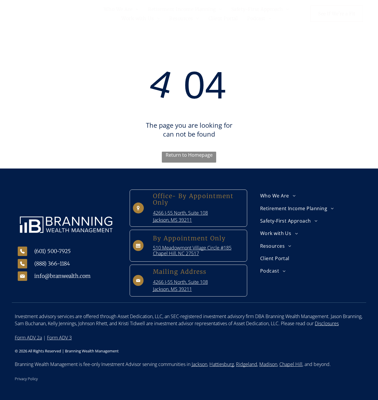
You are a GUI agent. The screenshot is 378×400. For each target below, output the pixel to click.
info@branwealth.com (62, 276)
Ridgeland (246, 364)
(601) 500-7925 (52, 251)
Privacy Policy (26, 378)
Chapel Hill (290, 364)
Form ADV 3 (59, 337)
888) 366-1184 (53, 263)
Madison (268, 364)
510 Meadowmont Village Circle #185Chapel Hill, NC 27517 (192, 250)
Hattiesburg (221, 364)
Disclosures (327, 323)
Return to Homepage (189, 155)
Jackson (199, 364)
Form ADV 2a (28, 337)
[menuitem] (121, 9)
